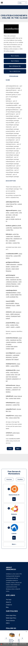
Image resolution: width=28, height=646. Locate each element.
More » (14, 544)
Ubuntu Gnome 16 (14, 495)
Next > (18, 448)
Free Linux (9, 479)
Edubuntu (14, 514)
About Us (8, 602)
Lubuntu (14, 533)
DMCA (8, 623)
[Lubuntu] (15, 527)
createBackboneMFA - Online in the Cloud (14, 16)
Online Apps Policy (11, 615)
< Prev (10, 448)
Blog (7, 607)
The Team (8, 599)
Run (14, 499)
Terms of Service (10, 620)
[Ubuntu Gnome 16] (15, 489)
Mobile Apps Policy (11, 618)
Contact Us (9, 604)
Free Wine (20, 479)
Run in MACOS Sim (15, 71)
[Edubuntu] (15, 508)
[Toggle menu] (2, 2)
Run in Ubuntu (15, 56)
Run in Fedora (15, 61)
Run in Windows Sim (15, 66)
